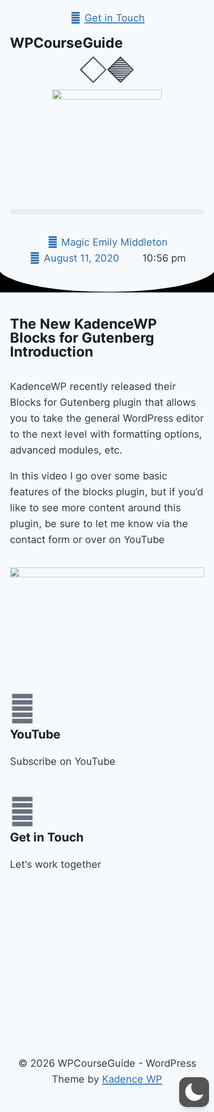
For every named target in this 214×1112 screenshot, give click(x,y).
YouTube (35, 734)
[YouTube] (22, 708)
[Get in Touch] (22, 811)
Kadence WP (132, 1079)
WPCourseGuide (66, 42)
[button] (107, 211)
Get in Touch (47, 837)
